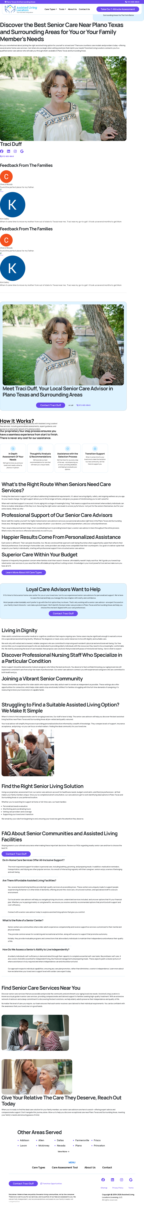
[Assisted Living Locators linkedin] (8, 151)
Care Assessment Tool (65, 1167)
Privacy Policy (117, 1188)
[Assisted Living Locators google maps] (22, 151)
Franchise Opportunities (52, 1183)
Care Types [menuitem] (50, 9)
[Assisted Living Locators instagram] (15, 151)
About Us (90, 1167)
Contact (107, 1167)
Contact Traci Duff (50, 405)
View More (62, 1151)
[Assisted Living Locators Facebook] (2, 151)
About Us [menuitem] (72, 9)
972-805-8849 (133, 2)
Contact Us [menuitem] (84, 9)
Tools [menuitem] (61, 9)
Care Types (38, 1167)
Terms (131, 1188)
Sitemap (104, 1188)
